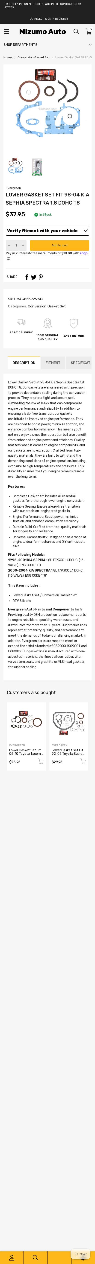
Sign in (49, 18)
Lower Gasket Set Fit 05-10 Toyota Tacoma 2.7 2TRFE (26, 753)
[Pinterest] (40, 277)
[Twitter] (33, 277)
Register (61, 18)
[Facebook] (27, 277)
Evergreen (13, 188)
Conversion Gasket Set (46, 306)
